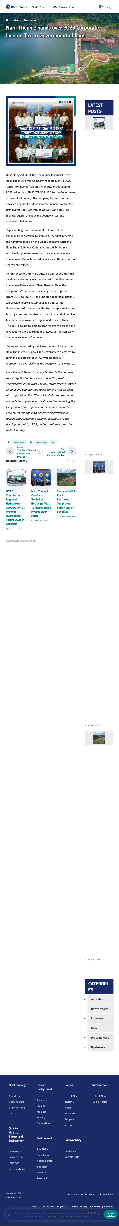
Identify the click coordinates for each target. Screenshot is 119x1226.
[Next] (73, 461)
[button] (81, 6)
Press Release (20, 528)
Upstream (70, 1150)
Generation (43, 1123)
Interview (97, 1018)
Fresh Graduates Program (71, 1113)
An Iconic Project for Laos (42, 1105)
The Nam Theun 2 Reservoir (42, 1172)
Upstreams (98, 1046)
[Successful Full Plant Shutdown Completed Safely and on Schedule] (99, 738)
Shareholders (16, 1101)
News (53, 442)
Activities (39, 520)
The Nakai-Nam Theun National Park (45, 1155)
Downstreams (41, 442)
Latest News (99, 1095)
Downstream (72, 1156)
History (41, 1117)
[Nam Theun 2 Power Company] (16, 6)
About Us (14, 1095)
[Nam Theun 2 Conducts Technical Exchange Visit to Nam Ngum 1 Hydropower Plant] (99, 467)
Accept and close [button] (111, 1214)
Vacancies (70, 1124)
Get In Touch (100, 1101)
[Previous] (68, 461)
